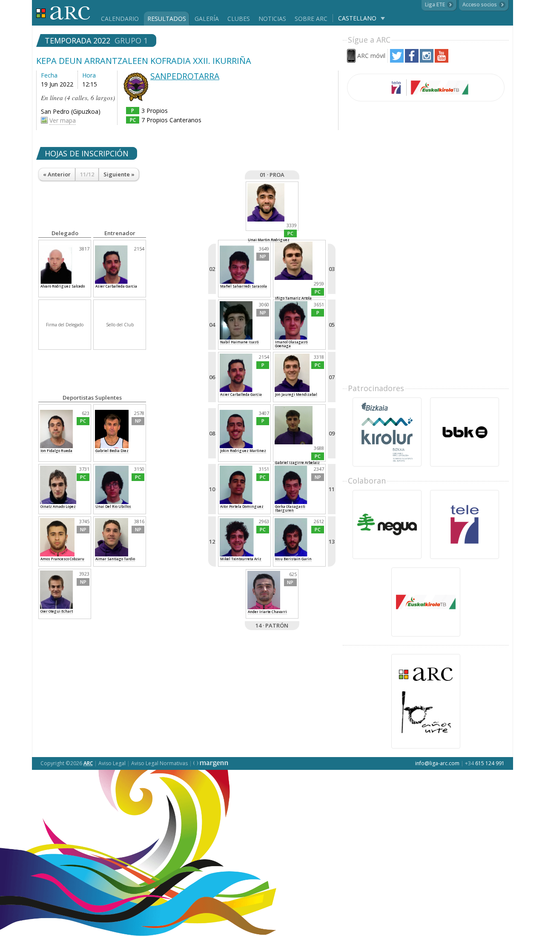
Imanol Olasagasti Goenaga (291, 344)
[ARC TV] (426, 87)
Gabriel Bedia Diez (112, 450)
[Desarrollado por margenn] (210, 763)
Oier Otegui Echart (56, 611)
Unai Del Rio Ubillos (113, 506)
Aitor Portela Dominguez (242, 506)
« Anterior (57, 174)
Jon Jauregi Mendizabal (296, 394)
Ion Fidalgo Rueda (56, 450)
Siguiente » (119, 174)
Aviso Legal (112, 763)
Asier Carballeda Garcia (241, 394)
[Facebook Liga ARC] (412, 60)
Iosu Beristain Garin (293, 558)
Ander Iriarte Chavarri (267, 611)
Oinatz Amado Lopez (58, 506)
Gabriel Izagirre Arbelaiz (297, 462)
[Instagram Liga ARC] (426, 60)
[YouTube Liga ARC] (441, 60)
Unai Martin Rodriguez (269, 239)
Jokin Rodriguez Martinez (243, 450)
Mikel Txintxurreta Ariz (240, 558)
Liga (63, 13)
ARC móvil (371, 56)
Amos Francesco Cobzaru (62, 558)
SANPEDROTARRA (184, 76)
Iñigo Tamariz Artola (293, 298)
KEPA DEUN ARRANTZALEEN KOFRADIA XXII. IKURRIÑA (143, 60)
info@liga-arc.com (437, 763)
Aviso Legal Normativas (159, 763)
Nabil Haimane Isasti (239, 342)
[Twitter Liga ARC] (397, 60)
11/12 (87, 174)
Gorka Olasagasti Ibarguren (290, 508)
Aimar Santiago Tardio (115, 558)
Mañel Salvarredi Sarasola (243, 286)
